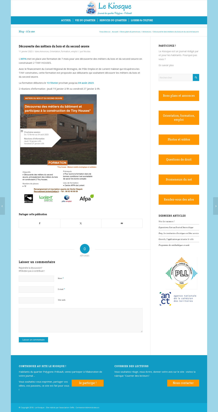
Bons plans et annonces (179, 96)
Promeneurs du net (179, 180)
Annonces (44, 51)
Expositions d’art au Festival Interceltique (176, 227)
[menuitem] (66, 20)
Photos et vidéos (179, 139)
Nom (61, 278)
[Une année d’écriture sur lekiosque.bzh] (215, 206)
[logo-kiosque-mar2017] (109, 8)
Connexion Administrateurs (87, 407)
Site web (61, 300)
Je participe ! (87, 383)
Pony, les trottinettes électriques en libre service (179, 233)
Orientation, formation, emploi (64, 51)
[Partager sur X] (80, 223)
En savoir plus (166, 65)
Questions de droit (179, 160)
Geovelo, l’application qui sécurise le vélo (176, 239)
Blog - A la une (27, 31)
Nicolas (87, 51)
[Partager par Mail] (121, 223)
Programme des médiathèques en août (174, 245)
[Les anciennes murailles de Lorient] (2, 206)
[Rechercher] (157, 20)
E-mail (61, 289)
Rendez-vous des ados (179, 200)
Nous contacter (183, 383)
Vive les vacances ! (166, 221)
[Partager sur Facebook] (39, 223)
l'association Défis (66, 407)
